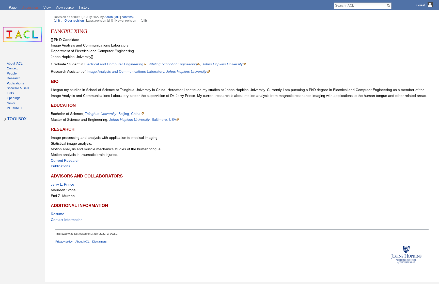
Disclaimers (99, 241)
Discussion (30, 7)
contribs (127, 17)
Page (13, 7)
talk (117, 17)
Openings (13, 98)
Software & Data (18, 88)
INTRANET (14, 108)
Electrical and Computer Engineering (113, 64)
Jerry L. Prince (62, 184)
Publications (60, 166)
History (84, 7)
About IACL (82, 241)
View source (65, 7)
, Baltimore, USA (142, 119)
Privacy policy (64, 241)
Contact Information (67, 220)
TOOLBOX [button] (16, 119)
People (12, 73)
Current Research (65, 160)
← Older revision (72, 20)
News (11, 103)
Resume (57, 214)
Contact (12, 68)
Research (13, 78)
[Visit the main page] (22, 34)
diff (57, 20)
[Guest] (425, 9)
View (47, 7)
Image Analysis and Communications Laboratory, (147, 71)
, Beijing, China (112, 114)
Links (10, 93)
